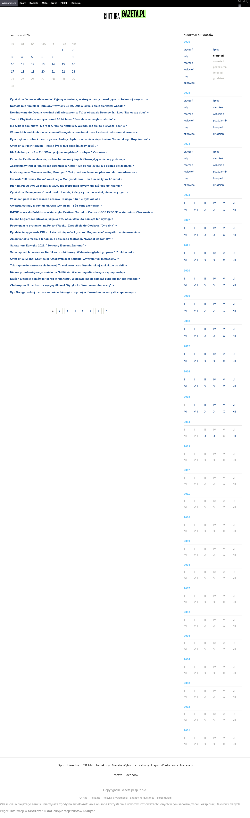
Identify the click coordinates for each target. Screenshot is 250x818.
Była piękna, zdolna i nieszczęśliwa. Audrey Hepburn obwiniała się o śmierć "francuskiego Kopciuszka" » (80, 139)
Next (54, 3)
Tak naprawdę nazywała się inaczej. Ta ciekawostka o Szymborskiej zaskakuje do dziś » (68, 265)
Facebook (131, 775)
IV (214, 202)
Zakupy (144, 765)
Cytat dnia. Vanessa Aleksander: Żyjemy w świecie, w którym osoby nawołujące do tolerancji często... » (79, 99)
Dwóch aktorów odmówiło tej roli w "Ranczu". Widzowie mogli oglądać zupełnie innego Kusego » (75, 278)
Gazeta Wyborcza (124, 765)
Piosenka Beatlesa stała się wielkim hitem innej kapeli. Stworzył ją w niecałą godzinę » (67, 159)
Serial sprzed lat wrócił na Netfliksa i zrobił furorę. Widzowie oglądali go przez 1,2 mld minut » (72, 252)
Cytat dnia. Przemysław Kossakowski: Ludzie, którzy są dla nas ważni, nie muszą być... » (69, 192)
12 (32, 64)
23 (73, 71)
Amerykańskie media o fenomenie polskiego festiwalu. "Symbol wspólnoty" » (61, 238)
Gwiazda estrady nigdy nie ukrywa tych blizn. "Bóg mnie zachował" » (56, 205)
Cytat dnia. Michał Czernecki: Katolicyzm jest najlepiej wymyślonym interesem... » (64, 258)
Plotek (64, 3)
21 (53, 71)
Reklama (94, 797)
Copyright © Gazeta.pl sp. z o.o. (125, 790)
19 (32, 71)
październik (220, 120)
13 (43, 64)
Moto (44, 3)
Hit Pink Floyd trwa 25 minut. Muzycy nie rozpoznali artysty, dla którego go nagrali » (66, 185)
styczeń (188, 49)
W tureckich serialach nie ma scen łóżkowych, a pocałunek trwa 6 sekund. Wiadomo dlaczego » (74, 132)
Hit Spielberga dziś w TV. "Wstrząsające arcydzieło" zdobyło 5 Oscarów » (58, 152)
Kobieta (33, 3)
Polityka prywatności (115, 797)
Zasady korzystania (142, 797)
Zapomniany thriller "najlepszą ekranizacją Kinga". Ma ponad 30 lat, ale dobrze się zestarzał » (72, 165)
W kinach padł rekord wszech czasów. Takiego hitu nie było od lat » (55, 198)
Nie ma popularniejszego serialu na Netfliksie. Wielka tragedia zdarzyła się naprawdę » (67, 272)
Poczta (117, 775)
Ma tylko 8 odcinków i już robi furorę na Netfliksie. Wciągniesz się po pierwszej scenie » (68, 125)
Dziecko (75, 3)
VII (186, 209)
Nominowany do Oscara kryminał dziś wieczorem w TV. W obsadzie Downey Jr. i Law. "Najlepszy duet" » (79, 112)
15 (63, 64)
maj (186, 76)
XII (234, 209)
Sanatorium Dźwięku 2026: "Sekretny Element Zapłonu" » (48, 245)
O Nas (83, 797)
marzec (188, 62)
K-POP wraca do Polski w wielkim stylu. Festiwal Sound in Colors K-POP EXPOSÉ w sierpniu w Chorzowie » (81, 212)
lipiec (216, 49)
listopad (218, 127)
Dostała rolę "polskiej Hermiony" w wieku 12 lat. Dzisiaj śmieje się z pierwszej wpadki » (68, 105)
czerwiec (189, 82)
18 (22, 71)
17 (12, 71)
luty (186, 56)
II (195, 202)
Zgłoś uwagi (164, 797)
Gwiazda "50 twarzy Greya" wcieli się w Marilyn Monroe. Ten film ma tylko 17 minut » (66, 179)
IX (205, 209)
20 (43, 71)
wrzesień (218, 113)
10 (12, 64)
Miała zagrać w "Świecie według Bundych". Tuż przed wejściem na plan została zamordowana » (73, 172)
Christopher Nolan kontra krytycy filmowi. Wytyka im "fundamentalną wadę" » (62, 285)
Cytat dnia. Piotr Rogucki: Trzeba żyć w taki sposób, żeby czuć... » (54, 145)
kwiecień (189, 69)
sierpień (218, 107)
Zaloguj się (243, 1)
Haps (155, 765)
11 (22, 64)
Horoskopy (102, 765)
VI (234, 202)
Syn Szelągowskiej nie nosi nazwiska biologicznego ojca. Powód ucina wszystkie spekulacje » (73, 292)
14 (53, 64)
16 (73, 64)
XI (224, 209)
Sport (23, 3)
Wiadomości (9, 3)
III (205, 202)
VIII (196, 209)
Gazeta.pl (186, 765)
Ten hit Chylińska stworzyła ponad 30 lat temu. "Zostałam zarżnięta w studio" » (63, 119)
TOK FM (87, 765)
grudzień (218, 133)
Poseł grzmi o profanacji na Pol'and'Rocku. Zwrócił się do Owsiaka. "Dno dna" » (63, 225)
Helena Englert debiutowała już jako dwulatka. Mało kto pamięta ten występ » (61, 218)
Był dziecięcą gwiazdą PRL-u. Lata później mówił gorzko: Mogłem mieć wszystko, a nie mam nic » (75, 232)
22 (63, 71)
